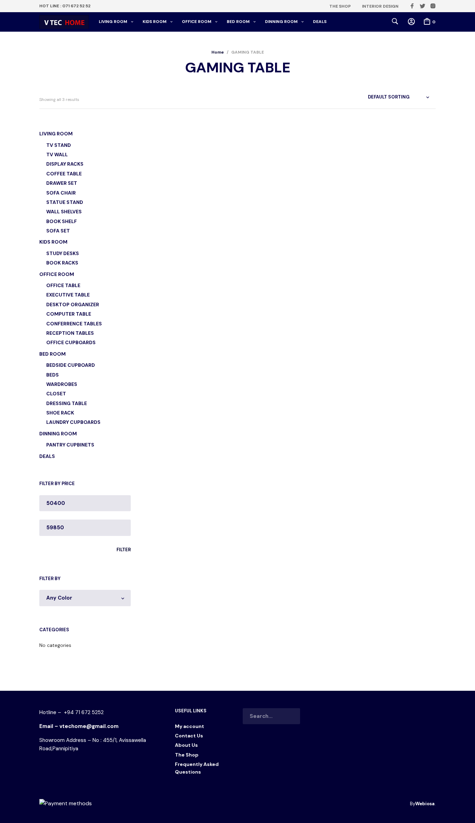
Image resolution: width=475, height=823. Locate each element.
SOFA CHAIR (61, 193)
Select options (161, 260)
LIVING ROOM (113, 21)
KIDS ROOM (155, 21)
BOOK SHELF (61, 221)
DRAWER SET (61, 183)
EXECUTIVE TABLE (68, 295)
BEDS (52, 375)
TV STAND (58, 145)
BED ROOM (238, 21)
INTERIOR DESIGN (380, 6)
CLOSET (56, 393)
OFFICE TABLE (63, 285)
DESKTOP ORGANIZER (72, 304)
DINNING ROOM (281, 21)
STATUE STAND (64, 202)
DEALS (320, 21)
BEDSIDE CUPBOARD (70, 365)
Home (217, 52)
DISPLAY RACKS (64, 164)
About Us (186, 745)
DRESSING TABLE (66, 403)
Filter (123, 550)
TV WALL (57, 154)
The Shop (187, 755)
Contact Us (189, 736)
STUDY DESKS (62, 253)
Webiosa (425, 804)
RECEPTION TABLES (70, 333)
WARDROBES (61, 384)
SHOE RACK (60, 413)
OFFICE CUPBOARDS (71, 342)
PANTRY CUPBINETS (70, 445)
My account (189, 726)
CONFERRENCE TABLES (74, 324)
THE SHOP (340, 6)
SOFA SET (58, 231)
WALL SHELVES (64, 211)
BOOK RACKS (62, 263)
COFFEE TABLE (64, 174)
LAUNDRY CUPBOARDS (73, 422)
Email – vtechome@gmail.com (79, 726)
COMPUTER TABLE (68, 314)
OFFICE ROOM (196, 21)
